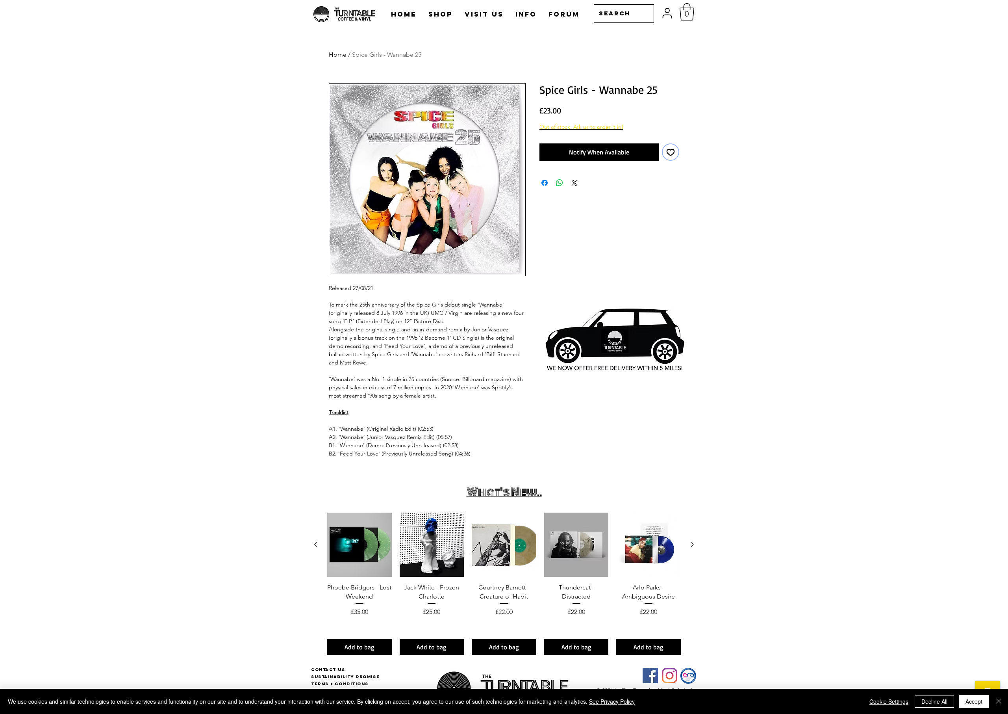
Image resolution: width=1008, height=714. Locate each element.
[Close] (998, 701)
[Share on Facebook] (544, 183)
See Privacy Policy (612, 701)
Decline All (934, 701)
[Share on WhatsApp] (559, 183)
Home (337, 54)
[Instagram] (669, 675)
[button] (687, 11)
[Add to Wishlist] (670, 152)
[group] (504, 583)
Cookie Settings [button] (888, 701)
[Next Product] (692, 544)
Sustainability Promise (345, 676)
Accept (973, 701)
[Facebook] (650, 675)
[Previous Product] (316, 544)
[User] (667, 13)
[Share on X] (574, 183)
